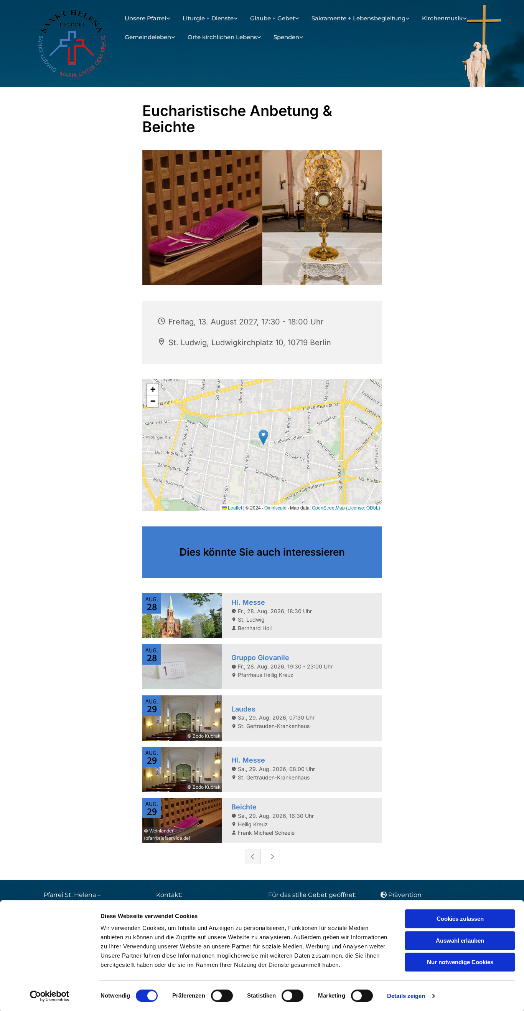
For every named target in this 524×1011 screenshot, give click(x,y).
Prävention (405, 894)
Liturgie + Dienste (208, 18)
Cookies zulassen (460, 918)
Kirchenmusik (442, 18)
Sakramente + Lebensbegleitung (358, 18)
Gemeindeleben (148, 37)
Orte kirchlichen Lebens (222, 37)
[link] (147, 18)
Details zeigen (406, 996)
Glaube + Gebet (272, 18)
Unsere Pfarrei (145, 18)
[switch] (222, 995)
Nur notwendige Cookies (460, 962)
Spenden (286, 37)
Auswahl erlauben (460, 940)
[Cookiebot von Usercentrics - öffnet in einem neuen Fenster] (49, 996)
